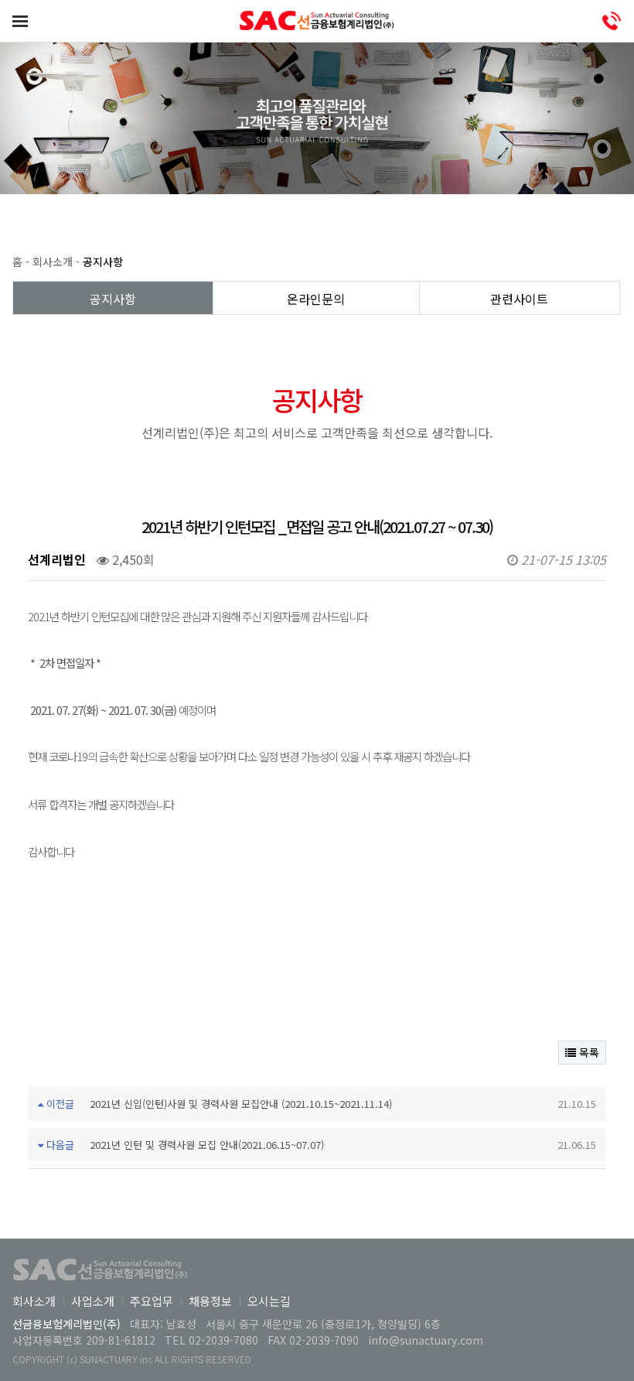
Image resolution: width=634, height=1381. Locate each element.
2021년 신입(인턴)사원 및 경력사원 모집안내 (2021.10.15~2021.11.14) (241, 1103)
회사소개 (34, 1301)
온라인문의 (316, 298)
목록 (587, 1052)
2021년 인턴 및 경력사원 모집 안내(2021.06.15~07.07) (207, 1144)
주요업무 (151, 1301)
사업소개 (92, 1301)
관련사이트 (519, 298)
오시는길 (269, 1301)
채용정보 (210, 1301)
